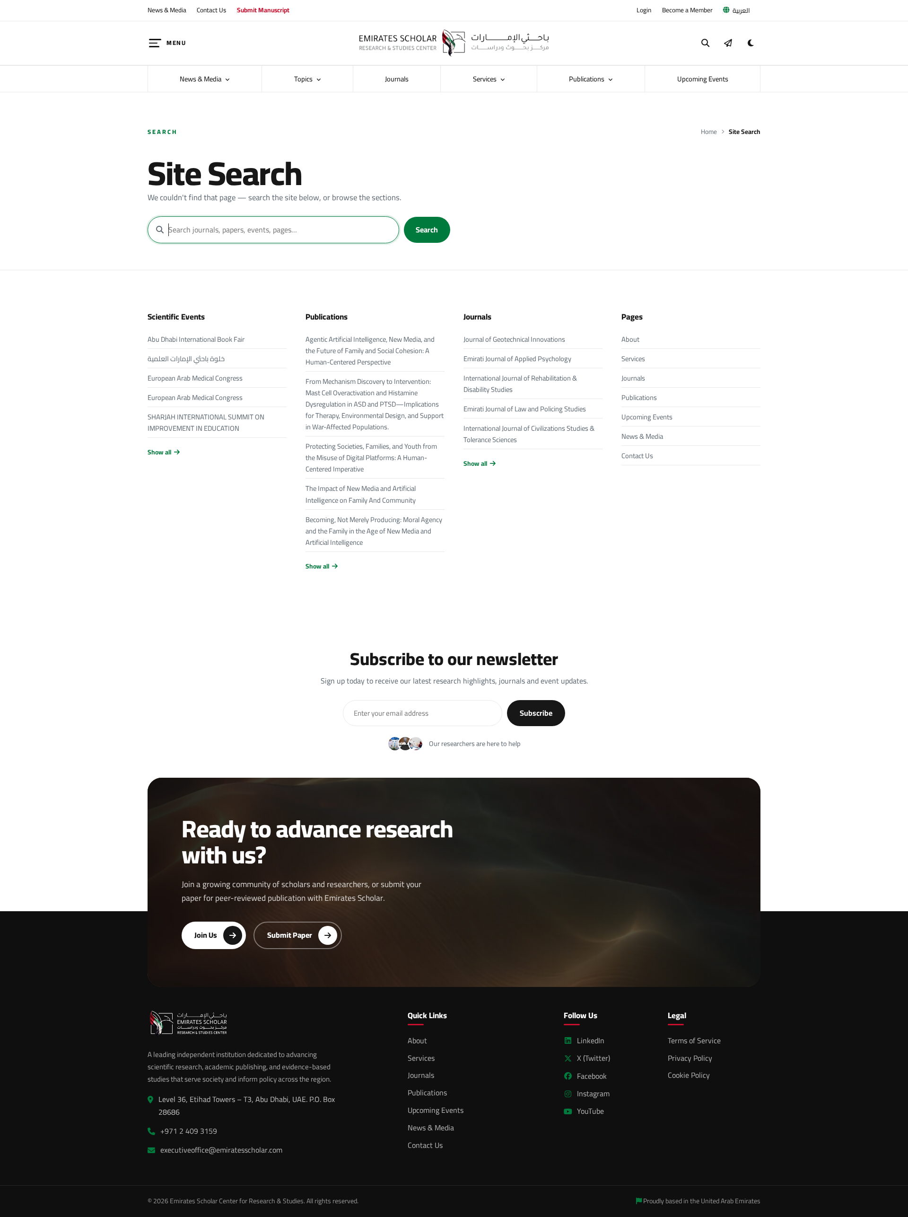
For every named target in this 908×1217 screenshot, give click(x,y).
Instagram (593, 1093)
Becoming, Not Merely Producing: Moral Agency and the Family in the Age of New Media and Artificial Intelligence (374, 531)
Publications (587, 78)
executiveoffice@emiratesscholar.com (221, 1150)
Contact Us (211, 10)
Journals (397, 78)
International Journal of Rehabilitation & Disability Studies (520, 384)
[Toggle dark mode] (750, 43)
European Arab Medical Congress (195, 378)
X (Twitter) (593, 1058)
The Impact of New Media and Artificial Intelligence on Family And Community (361, 494)
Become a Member (687, 10)
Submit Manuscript (263, 10)
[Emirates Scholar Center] (453, 43)
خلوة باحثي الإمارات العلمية (186, 358)
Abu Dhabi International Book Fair (196, 339)
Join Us (205, 935)
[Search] (706, 43)
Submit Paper (289, 935)
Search (427, 229)
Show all (159, 452)
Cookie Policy (689, 1075)
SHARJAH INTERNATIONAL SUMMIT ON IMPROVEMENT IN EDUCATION (206, 422)
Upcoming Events (702, 78)
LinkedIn (590, 1040)
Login (644, 10)
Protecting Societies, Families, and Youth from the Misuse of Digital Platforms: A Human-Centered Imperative (371, 457)
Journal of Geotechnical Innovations (514, 339)
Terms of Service (694, 1040)
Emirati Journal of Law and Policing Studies (524, 408)
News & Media (167, 10)
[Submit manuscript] (728, 43)
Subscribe (536, 713)
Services (485, 78)
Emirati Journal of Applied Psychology (517, 358)
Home (709, 131)
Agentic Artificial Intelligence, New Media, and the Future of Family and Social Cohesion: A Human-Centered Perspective (370, 350)
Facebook (592, 1076)
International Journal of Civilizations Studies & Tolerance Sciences (528, 434)
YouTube (590, 1111)
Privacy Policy (690, 1058)
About (630, 339)
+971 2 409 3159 (188, 1131)
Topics (304, 78)
